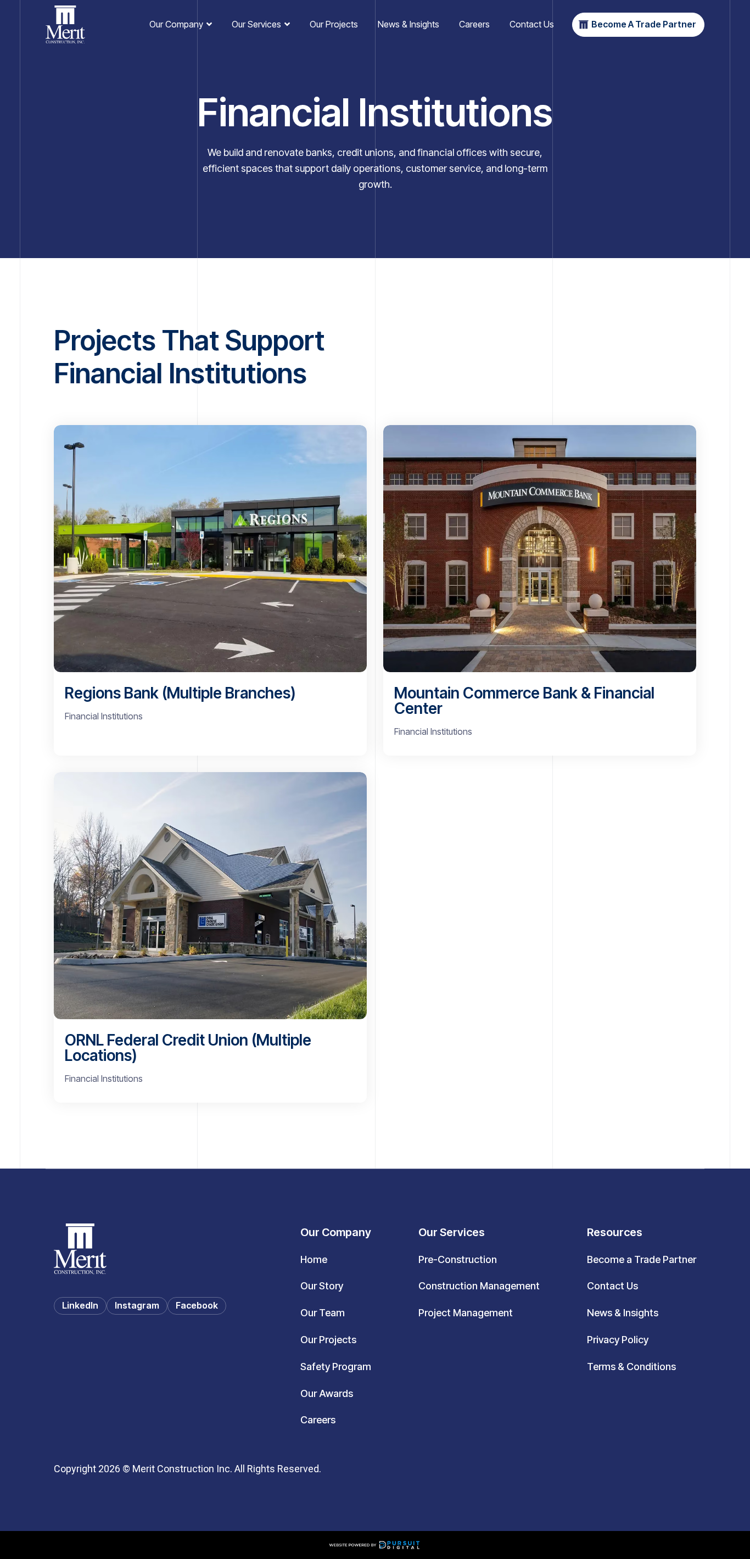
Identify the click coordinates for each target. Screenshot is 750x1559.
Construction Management (479, 1286)
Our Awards (326, 1393)
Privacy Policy (617, 1339)
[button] (180, 24)
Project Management (465, 1312)
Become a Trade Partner (641, 1259)
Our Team (322, 1312)
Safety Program (335, 1366)
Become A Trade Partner (643, 24)
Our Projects (334, 24)
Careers (474, 24)
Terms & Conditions (631, 1366)
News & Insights (408, 24)
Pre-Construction (457, 1259)
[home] (65, 24)
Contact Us (532, 24)
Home (313, 1259)
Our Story (321, 1286)
